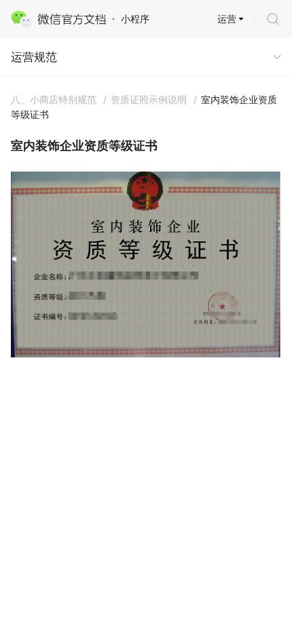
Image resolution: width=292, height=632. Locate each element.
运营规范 (34, 57)
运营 (226, 18)
